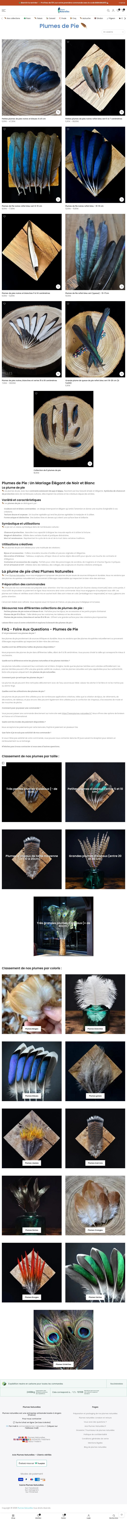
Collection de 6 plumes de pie (47, 470)
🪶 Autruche (85, 18)
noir (53, 491)
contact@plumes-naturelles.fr (32, 1426)
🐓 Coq (73, 18)
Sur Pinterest (32, 1492)
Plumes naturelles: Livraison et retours (95, 1417)
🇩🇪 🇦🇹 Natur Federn (31, 1441)
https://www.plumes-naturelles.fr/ (77, 713)
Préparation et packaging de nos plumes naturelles (95, 1413)
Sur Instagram (32, 1490)
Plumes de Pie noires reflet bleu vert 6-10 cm (22, 206)
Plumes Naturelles (17, 575)
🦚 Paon (27, 18)
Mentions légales (95, 1443)
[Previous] (2, 18)
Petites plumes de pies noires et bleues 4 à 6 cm (24, 119)
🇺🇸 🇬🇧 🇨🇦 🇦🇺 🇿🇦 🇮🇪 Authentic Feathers (31, 1439)
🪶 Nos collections (12, 18)
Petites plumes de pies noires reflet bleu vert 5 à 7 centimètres (93, 119)
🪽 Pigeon (111, 18)
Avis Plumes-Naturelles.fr (95, 1426)
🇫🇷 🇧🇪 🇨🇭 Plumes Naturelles (32, 1437)
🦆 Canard (50, 18)
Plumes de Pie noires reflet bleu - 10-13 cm (84, 206)
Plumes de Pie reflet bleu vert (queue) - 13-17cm (87, 293)
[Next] (125, 18)
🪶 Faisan (38, 18)
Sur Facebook (31, 1488)
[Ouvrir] (3, 763)
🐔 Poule (62, 18)
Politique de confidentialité (95, 1434)
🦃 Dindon (98, 18)
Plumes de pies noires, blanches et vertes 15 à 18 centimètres (29, 380)
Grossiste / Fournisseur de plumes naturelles (95, 1430)
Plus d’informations (116, 1384)
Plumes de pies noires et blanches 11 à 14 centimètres (26, 293)
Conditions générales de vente (95, 1438)
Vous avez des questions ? (95, 1422)
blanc (60, 491)
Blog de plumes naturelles (95, 1447)
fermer (5, 3)
